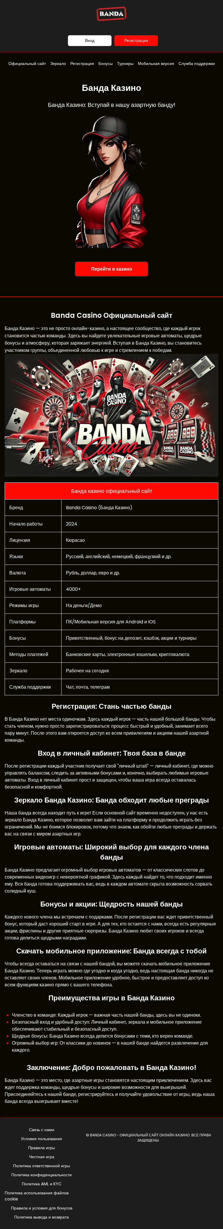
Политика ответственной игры (41, 1166)
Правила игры (41, 1148)
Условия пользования (41, 1139)
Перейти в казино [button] (111, 269)
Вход (89, 40)
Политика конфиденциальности (41, 1175)
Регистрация (136, 40)
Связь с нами (41, 1130)
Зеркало (58, 63)
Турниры (125, 63)
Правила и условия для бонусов (41, 1208)
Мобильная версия (156, 63)
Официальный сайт (27, 63)
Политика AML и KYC (42, 1184)
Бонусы (105, 63)
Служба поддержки (197, 63)
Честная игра (41, 1157)
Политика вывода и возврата (41, 1217)
